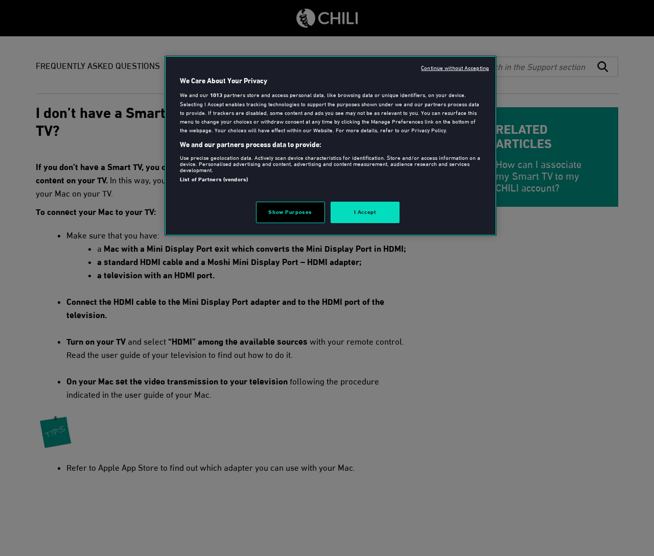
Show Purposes (290, 211)
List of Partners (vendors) (214, 179)
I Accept (365, 211)
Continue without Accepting (455, 68)
